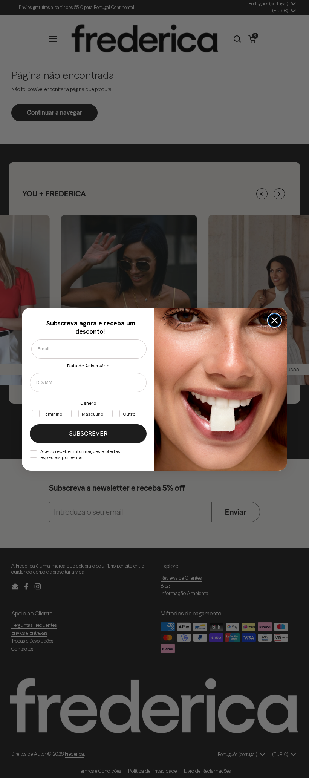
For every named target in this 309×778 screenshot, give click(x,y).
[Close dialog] (274, 320)
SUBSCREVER (88, 433)
